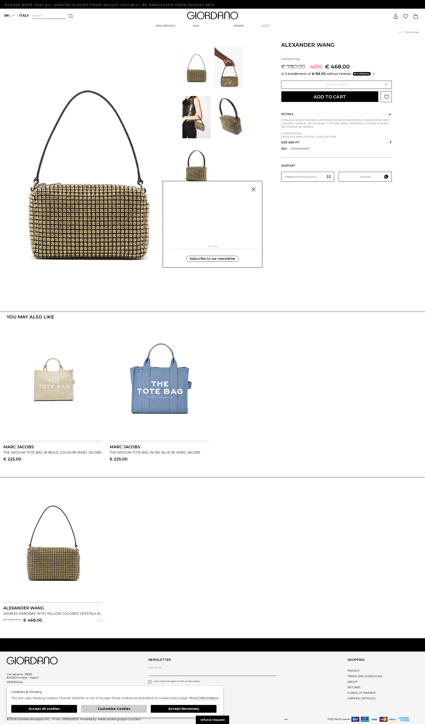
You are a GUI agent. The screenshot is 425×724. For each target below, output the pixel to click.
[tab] (336, 114)
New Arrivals (165, 25)
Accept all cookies (44, 709)
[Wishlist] (405, 16)
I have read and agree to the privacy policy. (176, 681)
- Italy (23, 16)
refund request (212, 720)
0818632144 (15, 682)
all (399, 32)
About (352, 681)
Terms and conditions (365, 676)
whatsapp (365, 176)
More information (204, 698)
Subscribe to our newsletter (212, 259)
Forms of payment (362, 693)
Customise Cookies (114, 709)
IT (13, 16)
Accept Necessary (183, 709)
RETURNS (354, 687)
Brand (239, 25)
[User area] (395, 16)
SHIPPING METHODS (362, 698)
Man (196, 25)
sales (265, 25)
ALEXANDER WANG (308, 45)
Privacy (354, 670)
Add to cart (330, 97)
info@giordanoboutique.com (301, 176)
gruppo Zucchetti (129, 719)
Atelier (102, 719)
